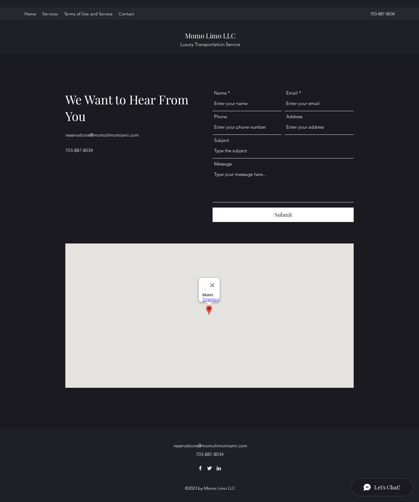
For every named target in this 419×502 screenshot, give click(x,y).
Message (223, 163)
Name (220, 93)
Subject (221, 140)
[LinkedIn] (219, 468)
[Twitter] (209, 468)
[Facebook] (200, 468)
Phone (220, 116)
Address (294, 116)
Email (292, 93)
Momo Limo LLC (210, 35)
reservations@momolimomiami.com (102, 135)
